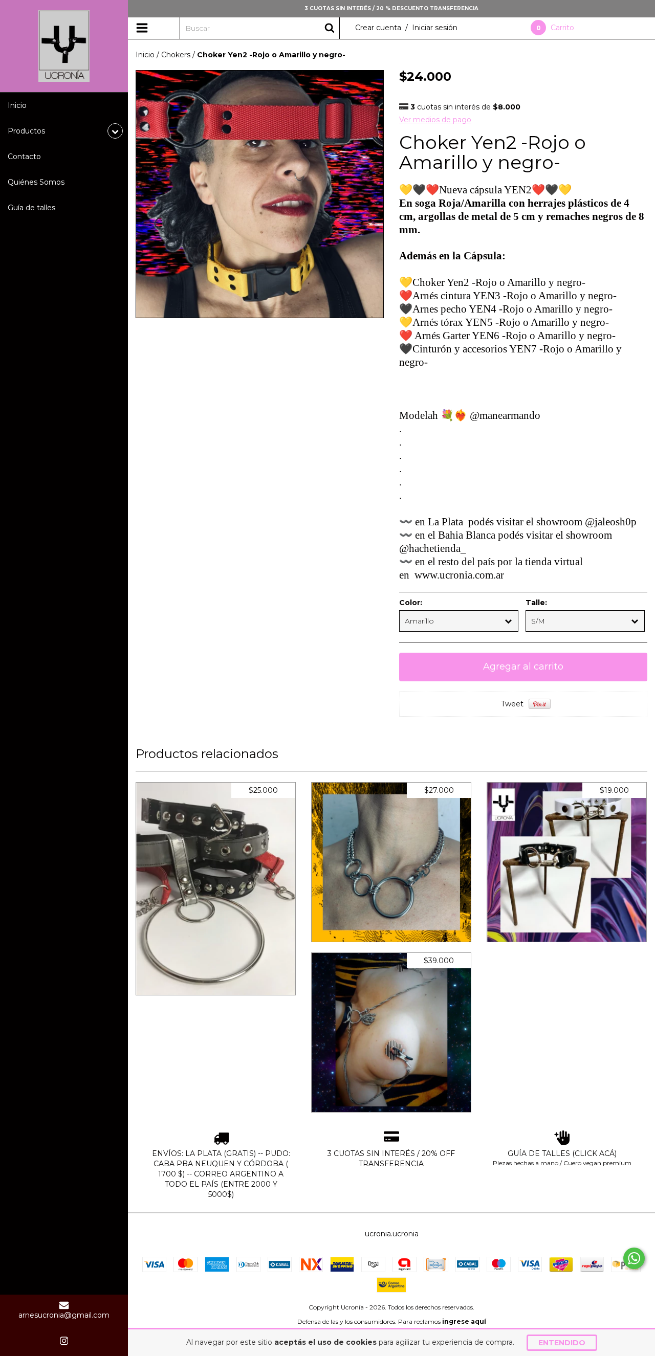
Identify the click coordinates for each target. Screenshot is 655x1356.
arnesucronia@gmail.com (64, 1315)
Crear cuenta (378, 27)
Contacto (24, 156)
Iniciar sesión (434, 27)
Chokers (175, 54)
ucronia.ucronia (392, 1233)
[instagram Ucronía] (64, 1341)
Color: (410, 602)
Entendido (561, 1342)
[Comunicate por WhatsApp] (634, 1258)
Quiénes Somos (36, 182)
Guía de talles (31, 207)
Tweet (512, 703)
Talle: (536, 602)
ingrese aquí (464, 1321)
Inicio (17, 105)
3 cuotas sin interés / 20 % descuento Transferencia (391, 8)
